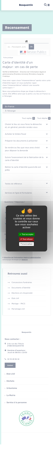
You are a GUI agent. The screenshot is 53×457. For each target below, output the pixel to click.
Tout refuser (27, 239)
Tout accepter (27, 234)
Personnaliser (26, 244)
